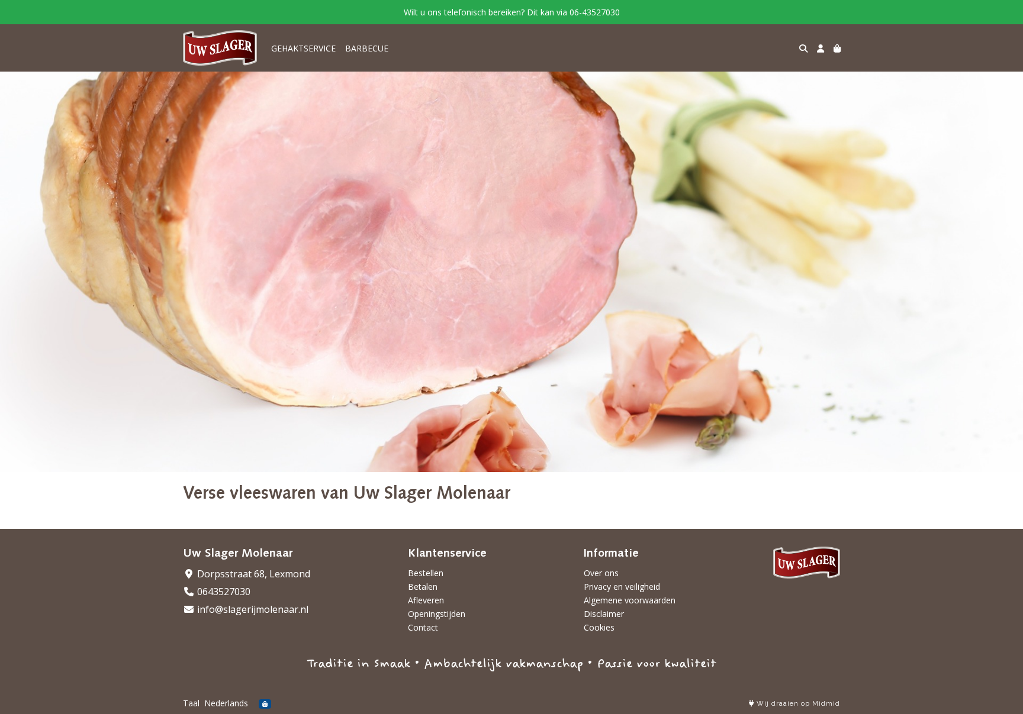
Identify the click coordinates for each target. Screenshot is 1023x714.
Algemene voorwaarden (629, 600)
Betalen (422, 586)
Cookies (599, 627)
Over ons (601, 573)
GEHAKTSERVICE (303, 48)
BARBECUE (366, 48)
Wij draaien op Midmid (797, 703)
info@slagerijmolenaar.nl (251, 609)
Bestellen (425, 573)
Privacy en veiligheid (622, 586)
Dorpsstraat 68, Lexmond (252, 573)
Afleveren (426, 600)
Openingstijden (436, 613)
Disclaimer (604, 613)
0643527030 (222, 591)
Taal (191, 703)
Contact (423, 627)
